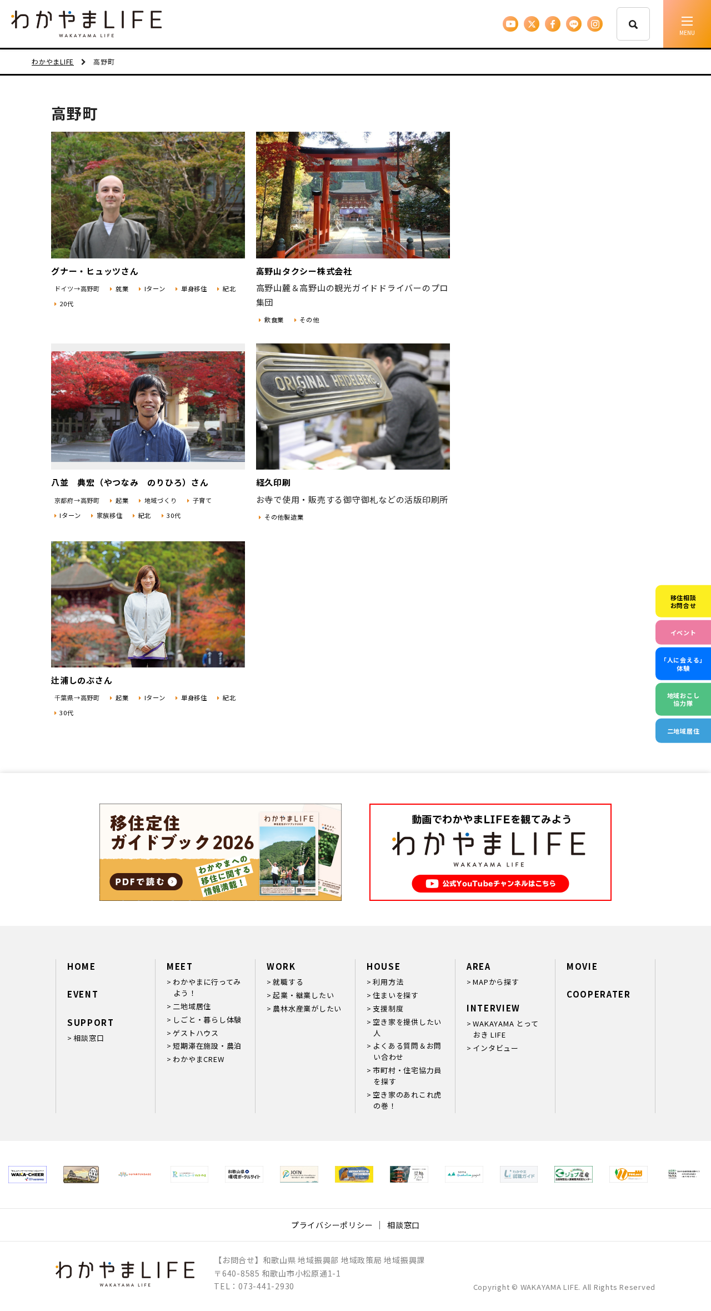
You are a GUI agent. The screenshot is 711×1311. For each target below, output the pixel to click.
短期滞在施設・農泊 (207, 1045)
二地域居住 (192, 1006)
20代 (66, 303)
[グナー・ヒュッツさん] (148, 195)
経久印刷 (273, 482)
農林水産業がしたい (307, 1008)
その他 (309, 319)
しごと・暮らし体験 (207, 1019)
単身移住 (194, 288)
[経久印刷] (353, 406)
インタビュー (496, 1048)
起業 (122, 500)
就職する (288, 981)
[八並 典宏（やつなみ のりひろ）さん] (148, 406)
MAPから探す (496, 981)
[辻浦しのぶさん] (148, 604)
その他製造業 (283, 516)
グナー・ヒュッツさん (95, 271)
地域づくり (160, 500)
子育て (202, 500)
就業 (122, 288)
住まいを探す (396, 995)
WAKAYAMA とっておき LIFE (505, 1029)
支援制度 (388, 1008)
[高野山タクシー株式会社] (353, 195)
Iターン (155, 288)
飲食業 (274, 319)
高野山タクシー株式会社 (304, 271)
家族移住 (110, 515)
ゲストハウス (196, 1033)
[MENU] (687, 24)
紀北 (229, 288)
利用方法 (388, 981)
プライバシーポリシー (332, 1224)
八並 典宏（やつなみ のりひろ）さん (130, 482)
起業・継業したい (303, 995)
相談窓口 (88, 1038)
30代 (174, 515)
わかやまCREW (198, 1059)
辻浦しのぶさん (81, 680)
